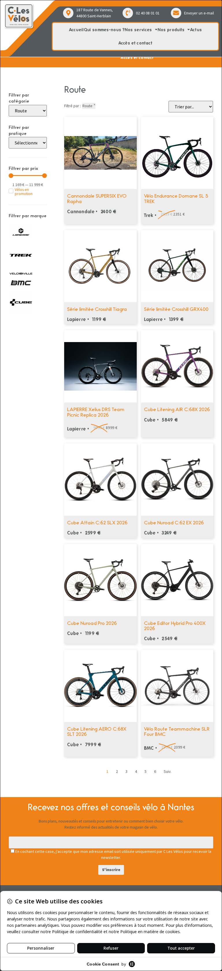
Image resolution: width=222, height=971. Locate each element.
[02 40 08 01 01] (128, 13)
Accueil (76, 29)
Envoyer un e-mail (199, 13)
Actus (196, 29)
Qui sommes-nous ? (104, 29)
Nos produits (171, 29)
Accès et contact (136, 43)
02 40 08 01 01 (148, 13)
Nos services (138, 29)
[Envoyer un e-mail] (176, 13)
